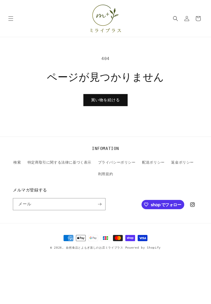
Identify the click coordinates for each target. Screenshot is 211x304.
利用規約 (105, 174)
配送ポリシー (153, 162)
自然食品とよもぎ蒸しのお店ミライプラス (94, 247)
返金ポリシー (182, 162)
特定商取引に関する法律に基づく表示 (59, 162)
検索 (17, 162)
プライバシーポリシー (117, 162)
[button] (10, 18)
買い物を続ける (105, 100)
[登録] (99, 204)
